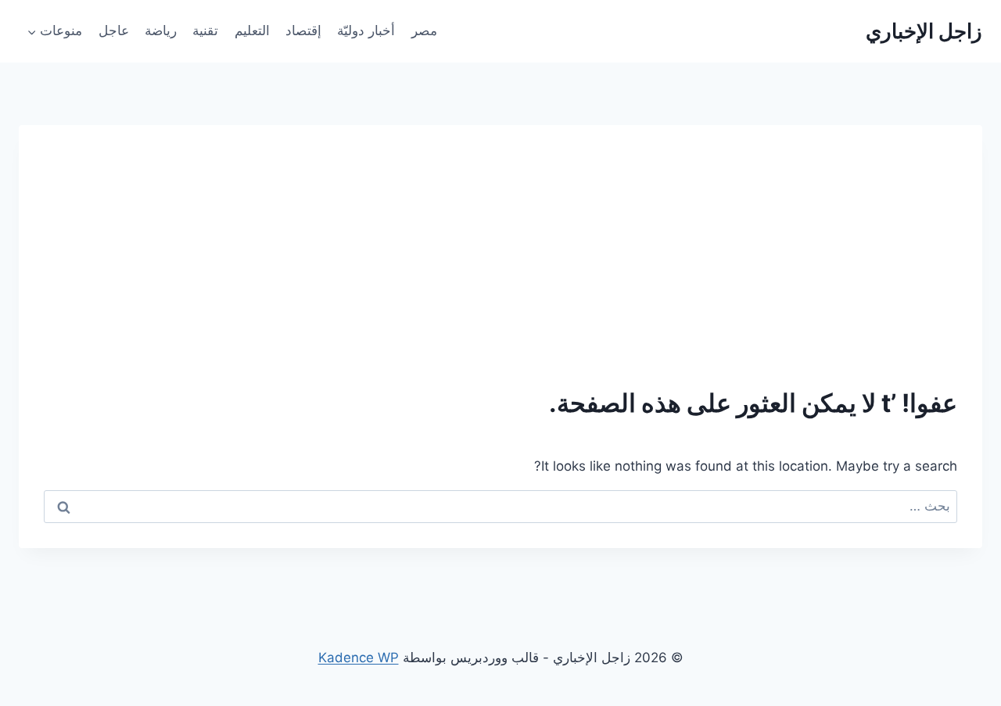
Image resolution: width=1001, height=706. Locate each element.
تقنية (205, 30)
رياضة (161, 30)
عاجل (114, 30)
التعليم (252, 30)
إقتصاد (303, 30)
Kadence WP (358, 657)
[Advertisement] (500, 267)
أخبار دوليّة (366, 30)
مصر (424, 30)
